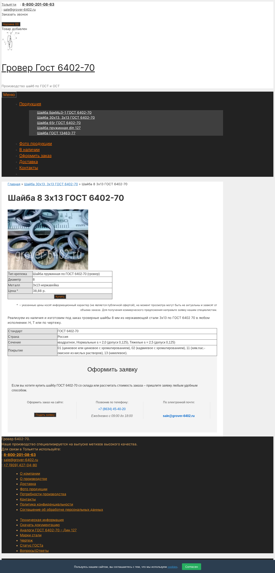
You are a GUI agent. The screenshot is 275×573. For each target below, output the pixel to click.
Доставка (28, 161)
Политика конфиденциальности (46, 504)
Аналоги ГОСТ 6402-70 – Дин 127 (48, 530)
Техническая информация (42, 520)
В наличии (29, 149)
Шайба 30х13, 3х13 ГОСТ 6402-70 (66, 118)
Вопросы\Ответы (34, 551)
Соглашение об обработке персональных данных (61, 510)
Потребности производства (43, 494)
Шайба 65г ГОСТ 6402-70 (59, 123)
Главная (14, 184)
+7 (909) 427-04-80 (20, 465)
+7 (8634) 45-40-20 (112, 409)
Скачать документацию (40, 525)
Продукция (30, 103)
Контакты (28, 167)
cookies (172, 566)
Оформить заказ (35, 155)
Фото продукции (35, 143)
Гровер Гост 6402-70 (48, 67)
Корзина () (11, 24)
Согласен (191, 566)
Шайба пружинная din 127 (59, 128)
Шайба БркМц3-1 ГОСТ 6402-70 (64, 113)
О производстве (33, 479)
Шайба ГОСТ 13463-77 (56, 133)
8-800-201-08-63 (38, 4)
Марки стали (30, 535)
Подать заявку (45, 414)
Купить (60, 296)
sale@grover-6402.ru (19, 9)
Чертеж (26, 540)
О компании (30, 474)
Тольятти (9, 4)
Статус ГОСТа (31, 545)
